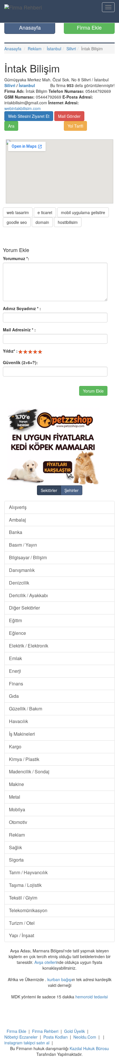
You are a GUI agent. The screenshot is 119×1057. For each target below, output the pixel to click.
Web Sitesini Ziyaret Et (28, 116)
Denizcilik (19, 582)
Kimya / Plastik (24, 759)
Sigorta (16, 859)
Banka (15, 532)
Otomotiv (18, 822)
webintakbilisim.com (22, 108)
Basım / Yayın (23, 544)
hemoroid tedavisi (91, 997)
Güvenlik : (20, 362)
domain (42, 222)
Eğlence (17, 633)
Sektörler (49, 490)
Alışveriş (18, 507)
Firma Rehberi (45, 1031)
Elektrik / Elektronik (28, 645)
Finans (16, 683)
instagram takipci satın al (26, 1043)
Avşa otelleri (45, 962)
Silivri (71, 48)
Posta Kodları (55, 1037)
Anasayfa (30, 27)
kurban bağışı (59, 979)
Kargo (15, 746)
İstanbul (54, 48)
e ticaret (45, 212)
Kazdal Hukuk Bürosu (89, 1048)
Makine (16, 784)
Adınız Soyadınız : (22, 308)
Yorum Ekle (93, 391)
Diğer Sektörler (24, 607)
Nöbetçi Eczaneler (21, 1037)
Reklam (35, 48)
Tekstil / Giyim (23, 897)
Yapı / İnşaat (21, 935)
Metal (14, 796)
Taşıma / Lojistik (25, 885)
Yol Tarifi (75, 126)
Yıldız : (10, 351)
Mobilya (17, 809)
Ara (11, 126)
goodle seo (17, 222)
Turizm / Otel (22, 923)
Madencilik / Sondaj (29, 771)
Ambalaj (17, 519)
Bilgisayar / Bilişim (28, 557)
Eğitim (15, 620)
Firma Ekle (89, 27)
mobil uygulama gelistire (83, 212)
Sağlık (15, 847)
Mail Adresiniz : (19, 330)
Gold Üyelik (74, 1031)
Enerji (15, 671)
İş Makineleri (22, 734)
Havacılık (18, 721)
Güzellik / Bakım (25, 708)
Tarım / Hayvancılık (28, 872)
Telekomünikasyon (28, 910)
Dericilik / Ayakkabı (28, 595)
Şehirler (71, 490)
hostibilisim (68, 222)
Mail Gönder (69, 116)
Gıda (14, 696)
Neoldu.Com (84, 1037)
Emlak (15, 658)
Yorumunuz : (16, 258)
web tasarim (18, 212)
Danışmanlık (22, 570)
